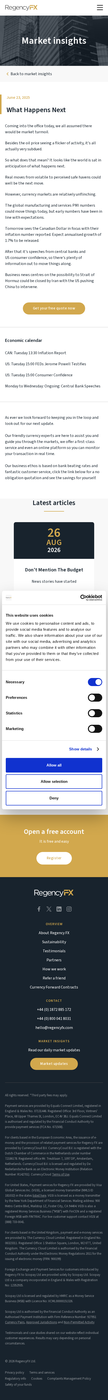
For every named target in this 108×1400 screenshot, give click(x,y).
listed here (39, 1195)
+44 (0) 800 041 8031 (54, 1018)
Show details (80, 749)
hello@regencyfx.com (54, 1027)
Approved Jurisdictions (41, 1322)
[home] (21, 8)
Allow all (54, 765)
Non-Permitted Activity (79, 1322)
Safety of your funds (18, 1384)
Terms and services (42, 1372)
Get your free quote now (54, 308)
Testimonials (54, 951)
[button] (100, 8)
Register (54, 858)
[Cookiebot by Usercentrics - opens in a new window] (80, 598)
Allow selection (54, 781)
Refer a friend (54, 978)
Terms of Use (60, 1174)
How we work (54, 969)
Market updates (54, 1063)
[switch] (95, 698)
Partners (54, 960)
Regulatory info (15, 1378)
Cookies (36, 1378)
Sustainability (54, 942)
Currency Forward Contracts (54, 987)
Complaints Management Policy (69, 1378)
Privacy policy (14, 1372)
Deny (54, 798)
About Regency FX (54, 933)
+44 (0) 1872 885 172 (54, 1009)
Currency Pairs (14, 1322)
